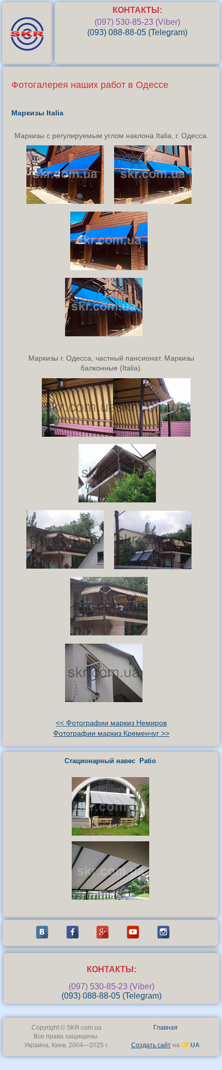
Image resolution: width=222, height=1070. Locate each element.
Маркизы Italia (37, 113)
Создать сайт (151, 1045)
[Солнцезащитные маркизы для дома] (155, 201)
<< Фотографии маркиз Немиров (111, 723)
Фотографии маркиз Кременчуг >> (111, 733)
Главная (165, 1027)
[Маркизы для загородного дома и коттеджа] (111, 267)
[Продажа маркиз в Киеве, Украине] (106, 334)
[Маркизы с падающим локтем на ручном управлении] (67, 201)
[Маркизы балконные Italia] (83, 434)
